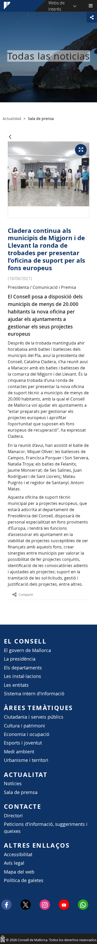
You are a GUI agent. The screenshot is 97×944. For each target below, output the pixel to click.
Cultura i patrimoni (24, 726)
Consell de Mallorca (2, 938)
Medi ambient (19, 752)
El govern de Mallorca (27, 650)
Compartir (26, 594)
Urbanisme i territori (26, 760)
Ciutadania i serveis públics (33, 717)
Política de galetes (23, 880)
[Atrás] (10, 137)
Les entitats (16, 685)
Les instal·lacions (22, 676)
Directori (13, 816)
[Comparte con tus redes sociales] (92, 17)
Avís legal (14, 863)
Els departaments (23, 668)
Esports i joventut (23, 743)
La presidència (19, 659)
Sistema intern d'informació (34, 694)
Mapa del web (19, 872)
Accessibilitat (18, 854)
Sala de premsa (21, 792)
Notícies (13, 783)
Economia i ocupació (26, 734)
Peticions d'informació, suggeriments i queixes (45, 827)
